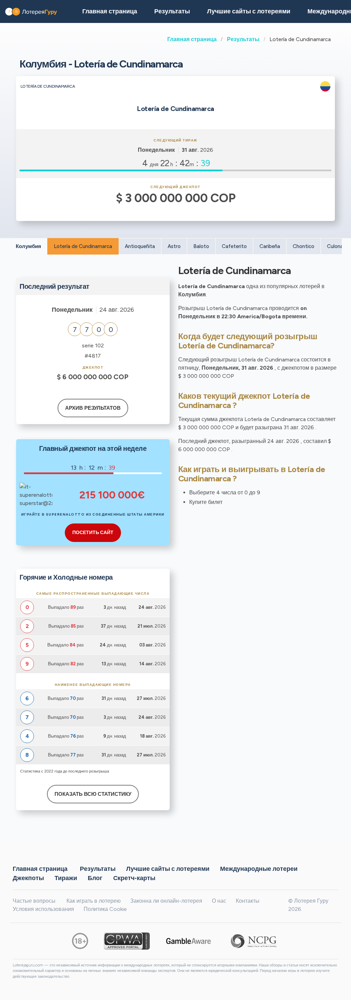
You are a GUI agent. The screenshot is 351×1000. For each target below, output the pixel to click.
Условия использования (43, 909)
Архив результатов (93, 408)
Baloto (201, 246)
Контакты (247, 901)
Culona (335, 246)
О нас (219, 901)
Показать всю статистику (93, 794)
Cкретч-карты (134, 878)
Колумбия (28, 246)
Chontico (303, 246)
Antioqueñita (140, 246)
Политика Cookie (105, 909)
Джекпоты (28, 878)
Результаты (243, 39)
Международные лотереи (259, 869)
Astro (174, 246)
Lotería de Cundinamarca (83, 246)
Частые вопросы (34, 901)
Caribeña (269, 246)
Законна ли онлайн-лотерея (166, 901)
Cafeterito (234, 246)
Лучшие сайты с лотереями (248, 11)
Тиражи (66, 878)
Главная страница (192, 39)
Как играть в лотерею (93, 901)
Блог (95, 878)
